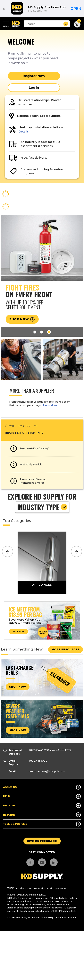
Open (76, 8)
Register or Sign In (23, 432)
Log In (34, 88)
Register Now (34, 76)
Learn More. (50, 405)
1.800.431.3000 (38, 760)
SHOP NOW (17, 686)
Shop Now (19, 319)
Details (24, 131)
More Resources (66, 649)
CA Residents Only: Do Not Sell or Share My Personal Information (42, 917)
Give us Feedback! (42, 841)
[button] (66, 23)
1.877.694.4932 (38, 750)
